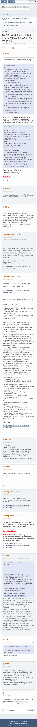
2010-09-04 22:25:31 (7, 279)
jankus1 (7, 188)
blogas (8, 486)
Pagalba (11, 721)
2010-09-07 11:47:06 (7, 442)
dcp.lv (15, 131)
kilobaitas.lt (17, 150)
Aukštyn (4, 710)
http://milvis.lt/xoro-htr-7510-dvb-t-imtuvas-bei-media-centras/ (17, 225)
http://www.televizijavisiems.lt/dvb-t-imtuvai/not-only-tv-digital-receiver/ (17, 267)
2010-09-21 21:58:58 (7, 494)
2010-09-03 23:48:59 (7, 191)
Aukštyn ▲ (25, 721)
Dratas (7, 467)
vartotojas (8, 439)
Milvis (6, 207)
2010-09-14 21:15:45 (7, 469)
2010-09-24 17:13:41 (7, 518)
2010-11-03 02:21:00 (7, 642)
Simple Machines (23, 723)
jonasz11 (7, 53)
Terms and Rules (18, 721)
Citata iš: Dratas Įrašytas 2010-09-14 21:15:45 (17, 646)
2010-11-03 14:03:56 (7, 666)
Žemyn (3, 48)
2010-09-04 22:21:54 (7, 237)
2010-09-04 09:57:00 (7, 210)
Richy (6, 556)
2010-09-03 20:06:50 (7, 56)
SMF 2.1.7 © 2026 (14, 723)
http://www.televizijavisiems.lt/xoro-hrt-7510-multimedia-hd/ (16, 506)
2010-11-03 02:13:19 (7, 558)
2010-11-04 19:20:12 (7, 695)
